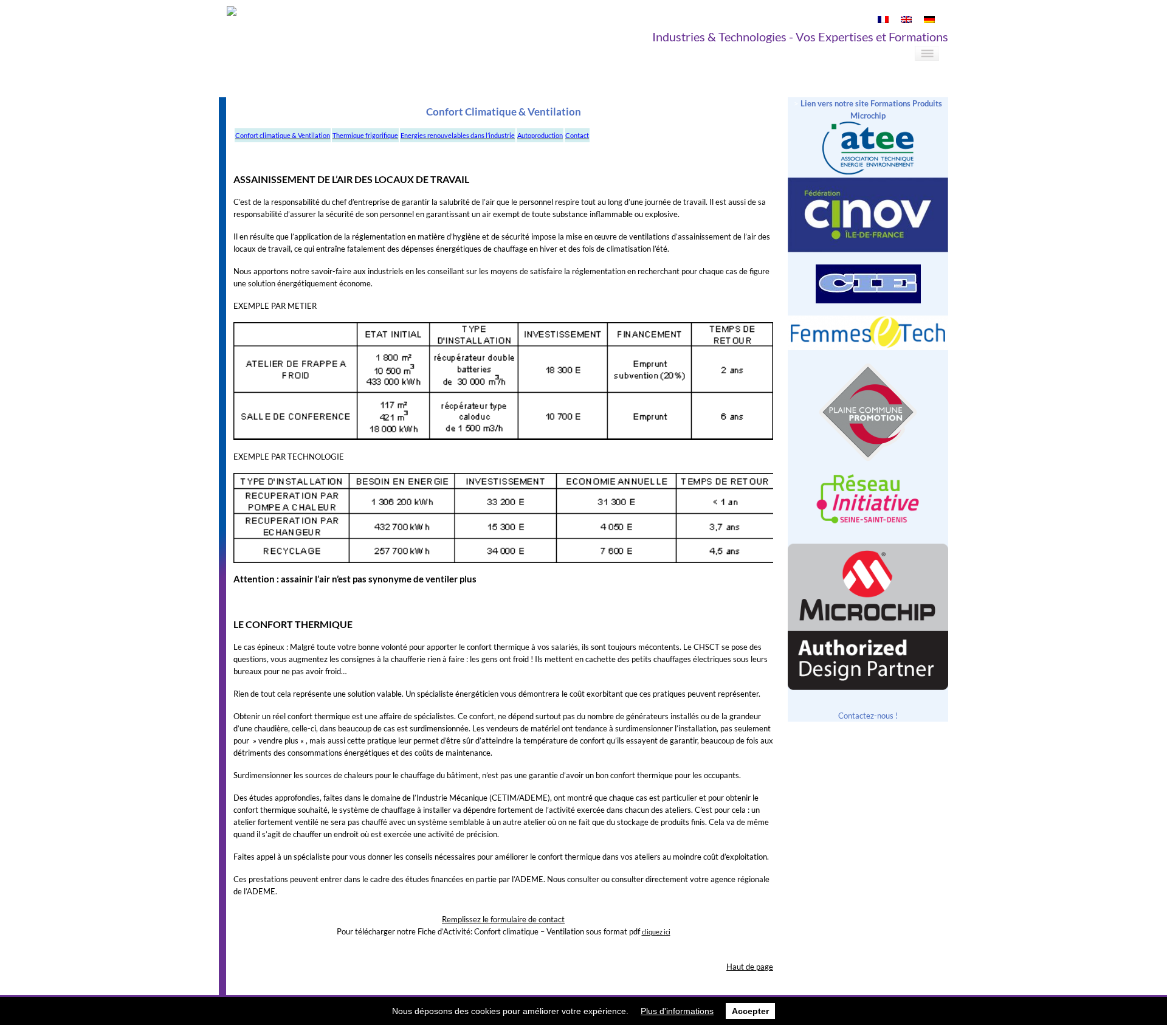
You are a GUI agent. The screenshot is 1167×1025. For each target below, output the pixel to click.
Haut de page (749, 967)
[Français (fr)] (883, 20)
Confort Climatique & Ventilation (503, 111)
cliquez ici (656, 932)
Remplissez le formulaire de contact (503, 919)
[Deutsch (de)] (929, 20)
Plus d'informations (677, 1011)
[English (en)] (906, 20)
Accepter (750, 1011)
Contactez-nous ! (868, 715)
